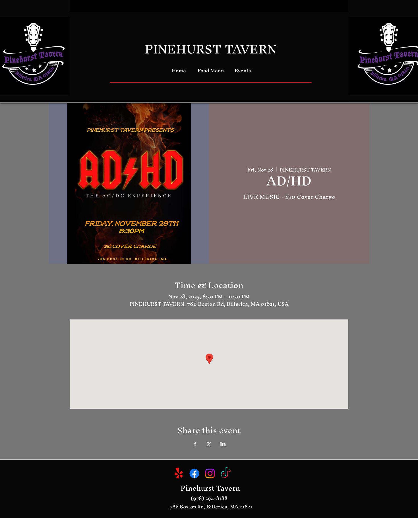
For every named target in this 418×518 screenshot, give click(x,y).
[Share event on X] (209, 444)
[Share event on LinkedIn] (223, 444)
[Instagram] (210, 473)
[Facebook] (194, 473)
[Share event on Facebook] (195, 444)
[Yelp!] (178, 473)
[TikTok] (225, 473)
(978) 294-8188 (209, 498)
